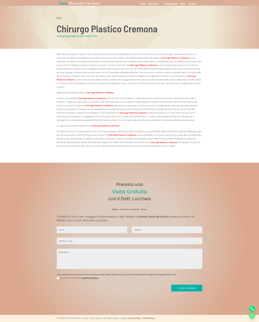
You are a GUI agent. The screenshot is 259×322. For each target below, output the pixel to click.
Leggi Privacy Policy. (90, 278)
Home (142, 4)
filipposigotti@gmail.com (72, 36)
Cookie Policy (148, 318)
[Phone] (252, 309)
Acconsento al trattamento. (79, 278)
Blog (182, 4)
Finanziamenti (171, 4)
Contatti (192, 4)
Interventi (153, 4)
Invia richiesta (186, 288)
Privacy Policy (134, 318)
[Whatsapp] (252, 316)
